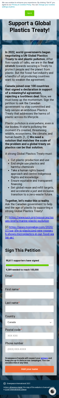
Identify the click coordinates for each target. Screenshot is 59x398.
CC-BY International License (15, 390)
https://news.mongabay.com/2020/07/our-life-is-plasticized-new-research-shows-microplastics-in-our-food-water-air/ (29, 232)
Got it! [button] (29, 13)
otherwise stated (15, 387)
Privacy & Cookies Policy (21, 4)
